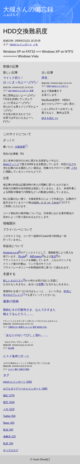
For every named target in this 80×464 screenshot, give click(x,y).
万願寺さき (13, 327)
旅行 (16, 369)
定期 (31, 90)
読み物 (11, 348)
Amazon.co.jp (11, 252)
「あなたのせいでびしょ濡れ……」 (26, 335)
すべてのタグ (10, 450)
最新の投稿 (11, 301)
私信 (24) (8, 429)
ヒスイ (11, 369)
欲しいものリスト (13, 280)
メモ (35, 44)
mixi (9, 90)
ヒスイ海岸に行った (16, 356)
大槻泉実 (20, 146)
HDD (49, 86)
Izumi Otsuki (40, 459)
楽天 (53, 256)
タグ (71, 164)
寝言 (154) (9, 402)
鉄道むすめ (42, 327)
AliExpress (36, 256)
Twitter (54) (9, 416)
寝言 (35, 327)
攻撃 (40, 284)
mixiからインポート (21, 44)
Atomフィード (11, 164)
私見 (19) (8, 443)
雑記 (27, 369)
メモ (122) (9, 409)
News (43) (8, 422)
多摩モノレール (25, 327)
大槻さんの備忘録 (28, 9)
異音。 (46, 77)
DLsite (21, 256)
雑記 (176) (9, 395)
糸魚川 (22, 369)
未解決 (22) (9, 436)
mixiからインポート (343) (17, 381)
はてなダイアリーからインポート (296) (25, 388)
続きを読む (48, 118)
